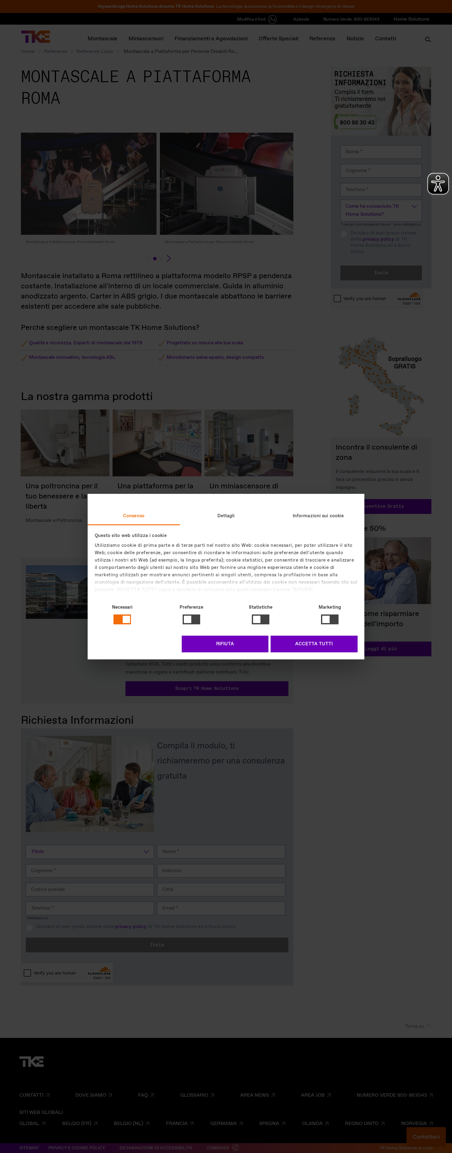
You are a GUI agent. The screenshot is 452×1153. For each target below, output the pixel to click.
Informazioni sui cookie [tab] (318, 516)
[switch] (191, 619)
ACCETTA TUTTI (314, 644)
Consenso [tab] (134, 516)
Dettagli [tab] (226, 516)
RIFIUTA (225, 644)
